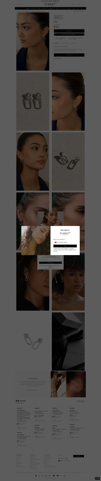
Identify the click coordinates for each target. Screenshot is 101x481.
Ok (65, 245)
